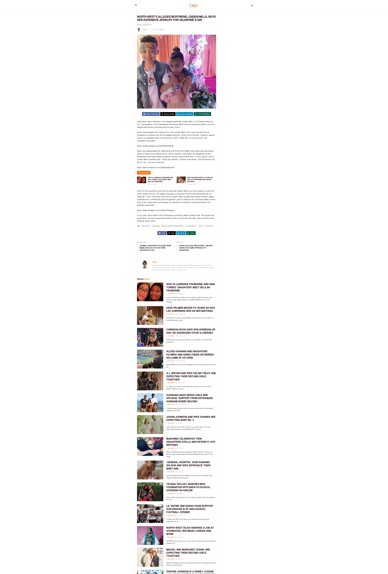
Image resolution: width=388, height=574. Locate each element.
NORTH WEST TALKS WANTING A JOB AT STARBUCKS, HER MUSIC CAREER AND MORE (190, 531)
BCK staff (171, 293)
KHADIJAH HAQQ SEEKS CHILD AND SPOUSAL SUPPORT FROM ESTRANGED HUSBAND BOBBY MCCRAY (189, 398)
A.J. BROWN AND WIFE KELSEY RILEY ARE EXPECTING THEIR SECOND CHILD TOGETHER (191, 376)
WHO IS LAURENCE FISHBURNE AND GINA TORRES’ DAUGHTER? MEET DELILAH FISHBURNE (190, 287)
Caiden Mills (146, 226)
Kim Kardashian (191, 226)
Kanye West (156, 226)
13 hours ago (181, 361)
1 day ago (180, 423)
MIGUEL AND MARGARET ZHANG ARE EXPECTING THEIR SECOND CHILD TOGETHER (188, 552)
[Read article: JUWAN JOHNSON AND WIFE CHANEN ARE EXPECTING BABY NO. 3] (150, 424)
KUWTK (201, 226)
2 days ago (180, 493)
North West (209, 226)
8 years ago (153, 30)
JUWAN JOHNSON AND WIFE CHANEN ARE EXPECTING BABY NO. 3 (190, 418)
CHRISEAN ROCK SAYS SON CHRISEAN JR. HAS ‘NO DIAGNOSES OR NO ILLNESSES (191, 331)
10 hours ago (181, 314)
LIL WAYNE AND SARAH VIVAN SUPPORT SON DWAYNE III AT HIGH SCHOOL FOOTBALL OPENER (189, 509)
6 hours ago (181, 293)
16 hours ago (181, 404)
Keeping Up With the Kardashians (173, 226)
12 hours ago (181, 336)
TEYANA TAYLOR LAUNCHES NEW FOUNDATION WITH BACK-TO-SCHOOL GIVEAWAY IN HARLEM (188, 487)
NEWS (161, 30)
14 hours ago (181, 382)
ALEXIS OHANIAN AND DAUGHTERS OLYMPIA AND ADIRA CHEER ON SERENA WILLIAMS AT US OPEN (190, 354)
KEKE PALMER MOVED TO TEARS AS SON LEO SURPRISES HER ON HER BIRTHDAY (190, 309)
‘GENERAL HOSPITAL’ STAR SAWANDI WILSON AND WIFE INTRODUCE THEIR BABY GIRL (188, 465)
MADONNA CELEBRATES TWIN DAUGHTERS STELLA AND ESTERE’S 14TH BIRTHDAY (190, 442)
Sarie (145, 30)
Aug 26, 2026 (152, 184)
